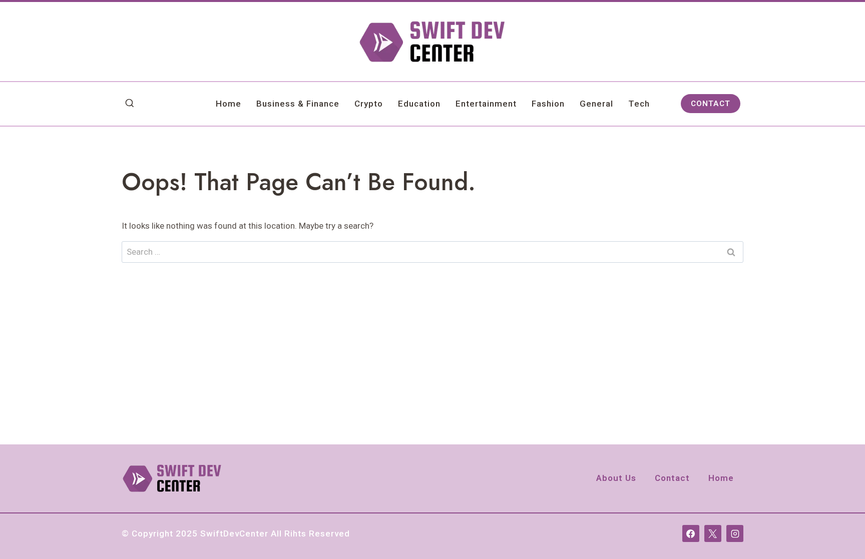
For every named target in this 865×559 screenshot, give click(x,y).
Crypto (368, 104)
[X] (712, 533)
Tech (639, 104)
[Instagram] (734, 533)
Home (228, 104)
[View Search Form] (130, 104)
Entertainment (486, 104)
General (596, 104)
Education (419, 104)
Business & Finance (297, 104)
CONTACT (710, 103)
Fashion (548, 104)
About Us (616, 478)
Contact (672, 478)
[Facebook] (690, 533)
